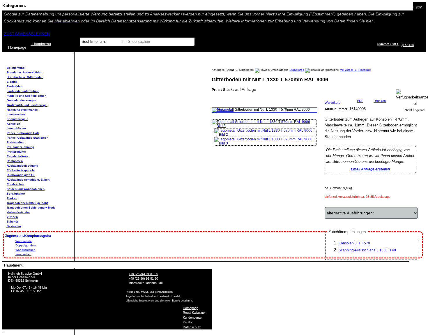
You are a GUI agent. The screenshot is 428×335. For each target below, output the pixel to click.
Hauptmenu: (13, 265)
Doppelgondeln (25, 245)
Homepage (190, 308)
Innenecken (23, 254)
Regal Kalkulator (194, 312)
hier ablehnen (67, 21)
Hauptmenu (41, 44)
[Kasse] (415, 45)
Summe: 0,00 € (388, 43)
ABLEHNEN (39, 33)
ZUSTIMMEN (16, 33)
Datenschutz (192, 327)
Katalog (188, 322)
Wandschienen (25, 249)
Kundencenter (193, 317)
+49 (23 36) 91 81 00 (143, 274)
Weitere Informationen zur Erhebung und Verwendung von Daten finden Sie (300, 21)
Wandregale (23, 241)
